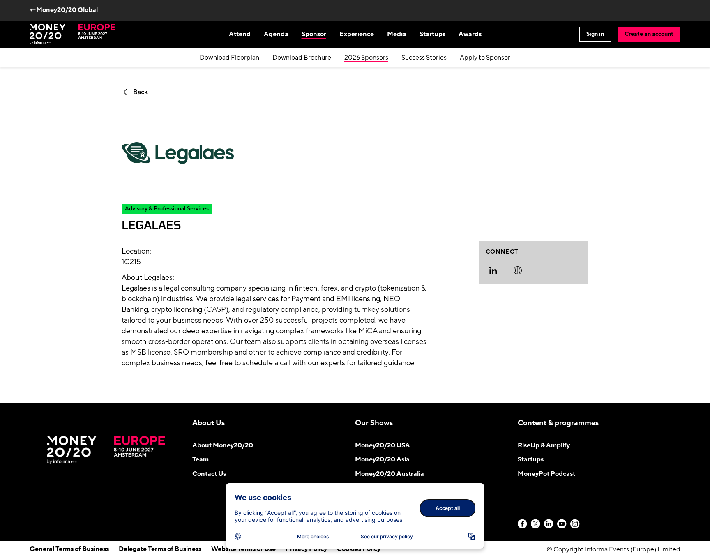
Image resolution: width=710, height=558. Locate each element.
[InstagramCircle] (575, 524)
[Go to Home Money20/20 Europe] (72, 34)
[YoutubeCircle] (562, 524)
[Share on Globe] (517, 270)
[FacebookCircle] (523, 524)
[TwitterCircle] (536, 524)
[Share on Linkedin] (493, 270)
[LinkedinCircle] (549, 524)
